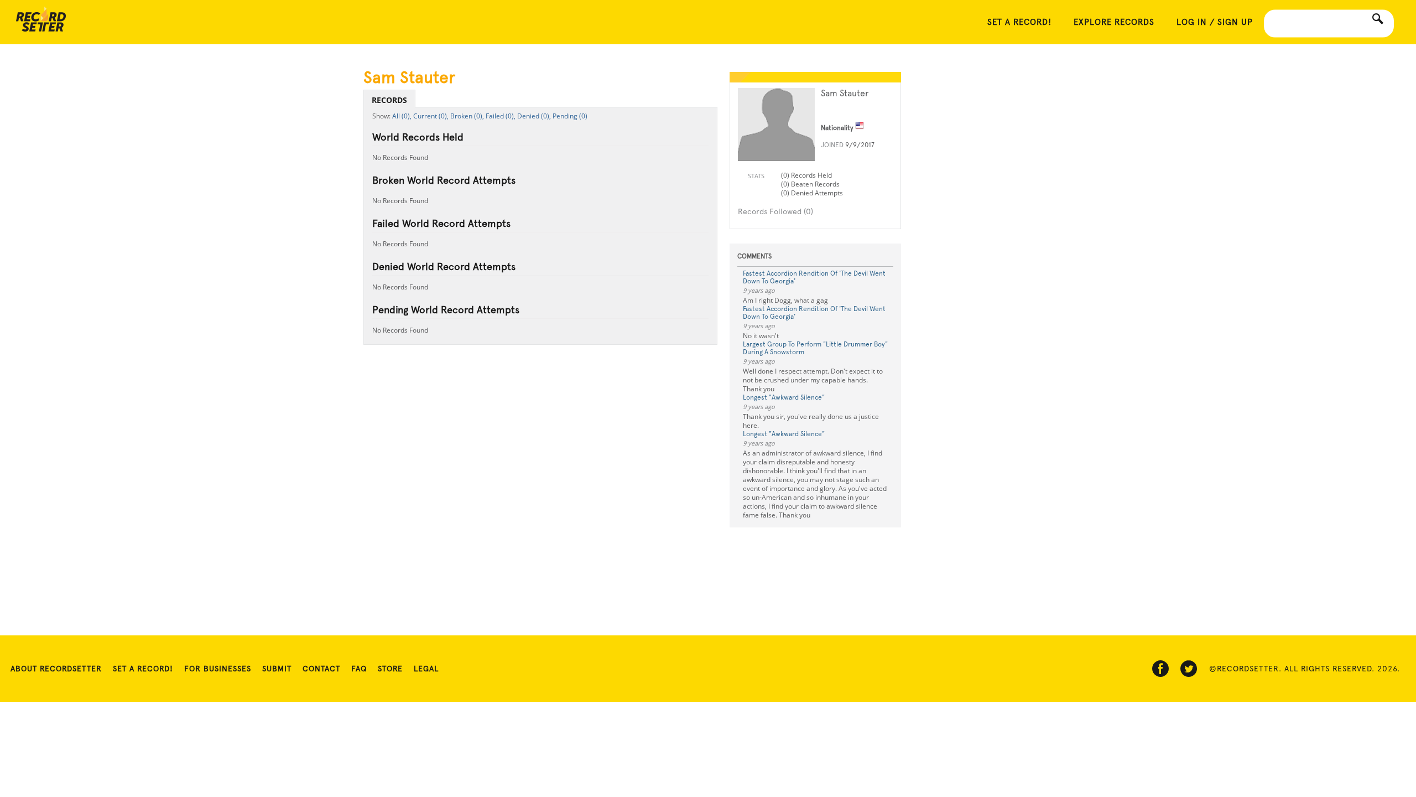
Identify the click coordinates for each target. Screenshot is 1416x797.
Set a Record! (143, 668)
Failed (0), (501, 116)
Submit (276, 668)
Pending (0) (570, 116)
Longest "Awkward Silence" (784, 397)
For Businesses (217, 668)
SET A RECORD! (1019, 22)
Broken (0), (467, 116)
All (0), (402, 116)
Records (389, 100)
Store (390, 668)
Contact (321, 668)
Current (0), (431, 116)
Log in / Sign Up (1214, 22)
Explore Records (1114, 22)
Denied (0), (534, 116)
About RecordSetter (56, 668)
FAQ (359, 668)
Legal (426, 668)
